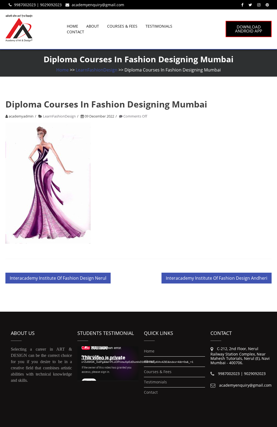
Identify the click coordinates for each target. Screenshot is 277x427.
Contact (75, 31)
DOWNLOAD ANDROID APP (248, 29)
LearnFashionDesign (96, 70)
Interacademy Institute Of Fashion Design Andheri (216, 278)
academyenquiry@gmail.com (98, 4)
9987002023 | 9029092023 (38, 4)
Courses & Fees (122, 26)
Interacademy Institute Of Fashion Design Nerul (58, 278)
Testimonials (159, 26)
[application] (107, 363)
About (92, 26)
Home (72, 26)
